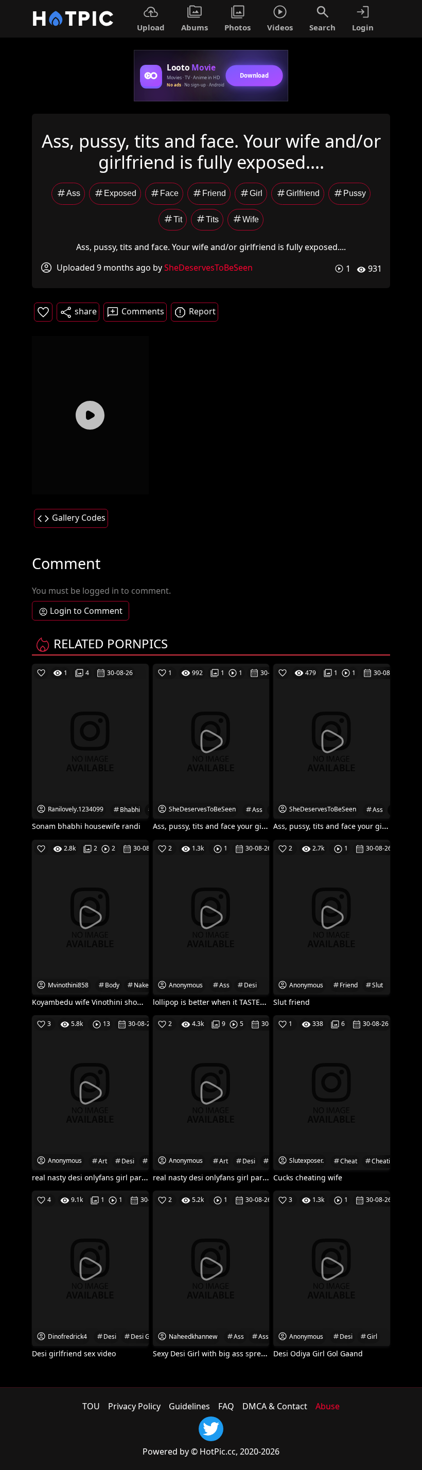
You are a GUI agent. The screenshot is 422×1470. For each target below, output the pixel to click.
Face (169, 193)
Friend (214, 193)
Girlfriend (303, 193)
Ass (73, 193)
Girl (256, 193)
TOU (91, 1406)
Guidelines (189, 1406)
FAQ (226, 1406)
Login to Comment (86, 610)
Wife (250, 219)
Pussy (354, 193)
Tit (177, 219)
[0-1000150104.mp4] (90, 415)
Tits (212, 219)
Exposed (120, 193)
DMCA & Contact (274, 1406)
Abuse (327, 1406)
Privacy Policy (134, 1406)
